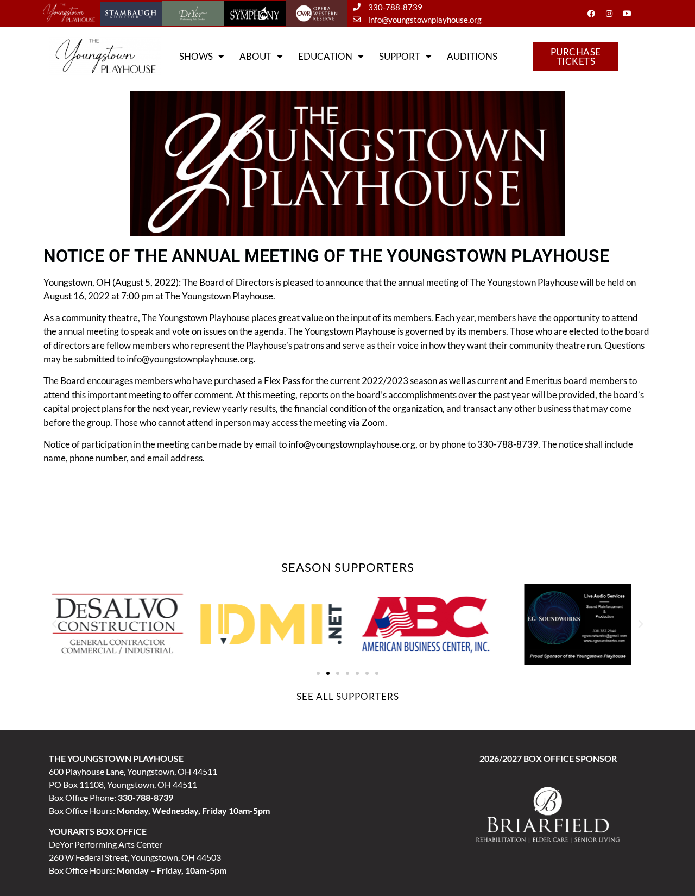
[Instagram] (609, 13)
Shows (196, 56)
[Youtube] (627, 13)
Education (325, 56)
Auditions (472, 56)
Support (399, 56)
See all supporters (347, 696)
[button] (54, 624)
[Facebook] (591, 13)
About (255, 56)
